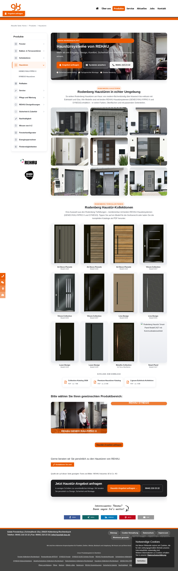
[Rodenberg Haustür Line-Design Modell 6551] (153, 293)
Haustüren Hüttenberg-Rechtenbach (107, 561)
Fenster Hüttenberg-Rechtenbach (29, 557)
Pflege (55, 565)
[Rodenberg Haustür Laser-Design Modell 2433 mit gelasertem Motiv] (65, 342)
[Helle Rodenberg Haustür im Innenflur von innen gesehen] (69, 152)
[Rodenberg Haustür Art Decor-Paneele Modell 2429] (65, 244)
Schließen (141, 561)
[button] (72, 517)
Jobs (152, 8)
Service (130, 8)
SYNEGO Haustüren (27, 76)
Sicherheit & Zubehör (110, 565)
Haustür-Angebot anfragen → (124, 488)
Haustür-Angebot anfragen (109, 445)
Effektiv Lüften (70, 565)
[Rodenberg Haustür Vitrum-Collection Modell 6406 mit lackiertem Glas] (65, 293)
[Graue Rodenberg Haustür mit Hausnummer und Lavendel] (69, 182)
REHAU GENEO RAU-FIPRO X (79, 431)
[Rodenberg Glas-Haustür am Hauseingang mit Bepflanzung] (148, 152)
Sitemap (113, 533)
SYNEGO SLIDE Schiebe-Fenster (83, 557)
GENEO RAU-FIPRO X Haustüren (131, 561)
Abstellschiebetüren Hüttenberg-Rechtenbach (48, 561)
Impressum (163, 533)
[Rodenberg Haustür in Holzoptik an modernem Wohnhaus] (109, 152)
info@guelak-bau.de (61, 535)
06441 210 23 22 (123, 65)
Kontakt (162, 8)
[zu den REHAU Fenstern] (79, 417)
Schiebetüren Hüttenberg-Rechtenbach (128, 557)
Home (24, 26)
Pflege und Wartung (45, 565)
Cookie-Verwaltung (130, 533)
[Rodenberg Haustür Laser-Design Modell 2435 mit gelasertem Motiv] (94, 342)
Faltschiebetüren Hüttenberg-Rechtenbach (79, 561)
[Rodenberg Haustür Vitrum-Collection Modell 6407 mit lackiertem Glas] (153, 244)
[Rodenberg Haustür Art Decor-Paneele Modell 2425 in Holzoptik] (124, 244)
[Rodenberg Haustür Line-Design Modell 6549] (124, 293)
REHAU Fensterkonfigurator (105, 557)
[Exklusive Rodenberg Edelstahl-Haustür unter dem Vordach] (109, 182)
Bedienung (80, 565)
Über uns (106, 8)
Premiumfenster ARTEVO (49, 557)
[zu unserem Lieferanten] (29, 164)
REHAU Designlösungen (93, 565)
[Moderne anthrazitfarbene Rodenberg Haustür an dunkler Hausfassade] (69, 121)
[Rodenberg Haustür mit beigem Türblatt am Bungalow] (148, 182)
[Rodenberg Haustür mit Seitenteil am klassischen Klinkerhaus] (109, 121)
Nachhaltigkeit (123, 565)
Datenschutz (148, 533)
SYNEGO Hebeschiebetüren (22, 561)
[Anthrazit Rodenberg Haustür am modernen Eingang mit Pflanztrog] (148, 121)
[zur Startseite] (27, 8)
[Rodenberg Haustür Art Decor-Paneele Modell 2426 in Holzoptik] (94, 244)
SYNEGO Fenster (65, 557)
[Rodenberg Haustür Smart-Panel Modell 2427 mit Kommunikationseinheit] (153, 342)
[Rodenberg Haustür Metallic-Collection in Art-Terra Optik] (124, 342)
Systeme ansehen (97, 65)
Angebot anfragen (70, 65)
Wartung (61, 565)
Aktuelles (142, 8)
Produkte (119, 8)
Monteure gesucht (121, 537)
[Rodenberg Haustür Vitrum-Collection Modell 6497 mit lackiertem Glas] (94, 293)
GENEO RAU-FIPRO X (27, 71)
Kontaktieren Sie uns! (63, 464)
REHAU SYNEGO (139, 402)
